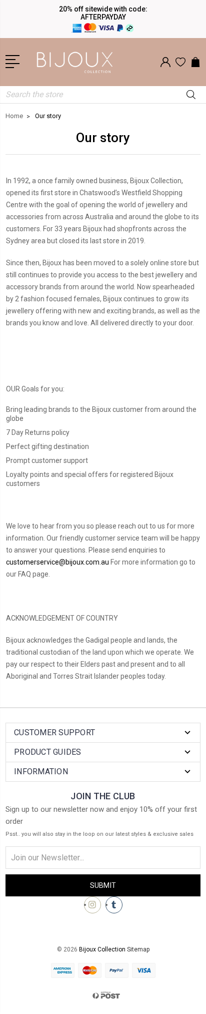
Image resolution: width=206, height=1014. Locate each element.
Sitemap (138, 949)
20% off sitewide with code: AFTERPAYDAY (103, 13)
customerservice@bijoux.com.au (57, 562)
